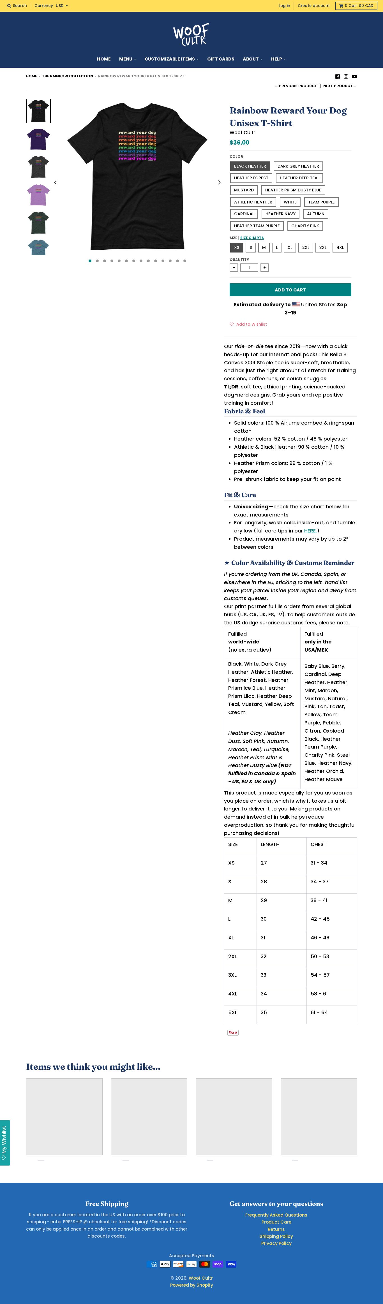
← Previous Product (296, 86)
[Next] (219, 182)
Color (236, 156)
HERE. (310, 530)
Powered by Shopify (191, 1285)
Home (31, 76)
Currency (43, 5)
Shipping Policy (276, 1236)
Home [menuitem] (104, 59)
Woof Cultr (242, 132)
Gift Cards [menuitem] (220, 59)
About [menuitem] (251, 59)
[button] (248, 324)
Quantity (239, 259)
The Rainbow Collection (67, 76)
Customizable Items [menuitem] (170, 59)
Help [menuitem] (276, 59)
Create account (314, 5)
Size (247, 237)
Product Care (276, 1222)
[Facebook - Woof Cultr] (337, 75)
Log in (284, 5)
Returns (276, 1229)
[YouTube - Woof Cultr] (354, 75)
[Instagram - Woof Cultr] (346, 75)
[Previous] (55, 182)
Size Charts (252, 237)
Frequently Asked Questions (276, 1215)
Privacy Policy (276, 1243)
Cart (359, 5)
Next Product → (340, 86)
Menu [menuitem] (125, 59)
